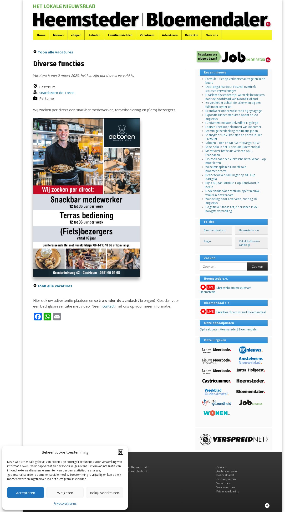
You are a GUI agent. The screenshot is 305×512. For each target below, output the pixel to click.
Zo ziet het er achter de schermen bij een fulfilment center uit (233, 105)
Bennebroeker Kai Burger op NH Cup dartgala (230, 177)
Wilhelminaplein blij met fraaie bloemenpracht (225, 169)
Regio (207, 241)
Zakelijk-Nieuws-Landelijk (249, 242)
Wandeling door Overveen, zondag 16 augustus (231, 201)
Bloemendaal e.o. (215, 230)
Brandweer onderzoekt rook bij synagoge (233, 111)
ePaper (76, 35)
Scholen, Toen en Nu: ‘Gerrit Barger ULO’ (232, 143)
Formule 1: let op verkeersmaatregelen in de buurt (235, 81)
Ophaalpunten (226, 479)
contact (108, 306)
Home (41, 35)
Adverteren (170, 35)
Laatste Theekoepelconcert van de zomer (233, 127)
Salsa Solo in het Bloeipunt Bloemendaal (232, 147)
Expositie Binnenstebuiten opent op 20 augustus (231, 117)
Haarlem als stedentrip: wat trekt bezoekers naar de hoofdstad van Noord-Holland (234, 97)
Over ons (212, 35)
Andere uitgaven (227, 471)
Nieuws (58, 35)
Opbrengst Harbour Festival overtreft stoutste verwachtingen (230, 89)
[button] (120, 452)
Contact (221, 467)
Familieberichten (120, 35)
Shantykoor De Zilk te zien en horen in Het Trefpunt (233, 137)
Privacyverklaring (65, 504)
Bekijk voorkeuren (104, 492)
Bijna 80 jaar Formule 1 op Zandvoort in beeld (232, 185)
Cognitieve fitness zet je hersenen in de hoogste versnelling (231, 209)
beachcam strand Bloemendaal (241, 312)
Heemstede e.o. (249, 230)
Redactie (191, 35)
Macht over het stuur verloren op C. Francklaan (229, 153)
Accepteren (25, 492)
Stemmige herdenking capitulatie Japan (231, 131)
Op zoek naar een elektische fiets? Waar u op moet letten (235, 161)
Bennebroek (139, 467)
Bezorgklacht (225, 475)
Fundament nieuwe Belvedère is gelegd (231, 123)
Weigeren (65, 492)
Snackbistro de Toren (55, 92)
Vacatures (147, 35)
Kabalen (94, 35)
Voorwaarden (225, 487)
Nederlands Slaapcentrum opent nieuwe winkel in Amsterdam (232, 193)
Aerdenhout (139, 471)
